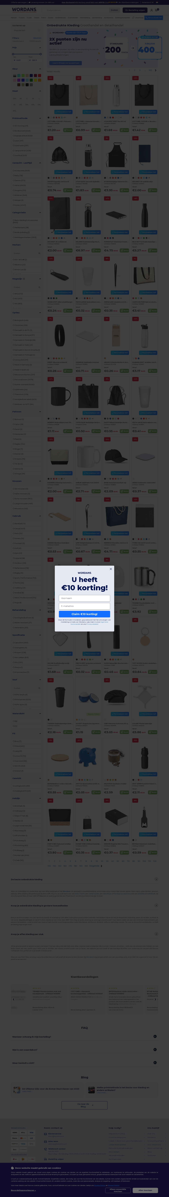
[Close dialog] (111, 569)
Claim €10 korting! (84, 614)
